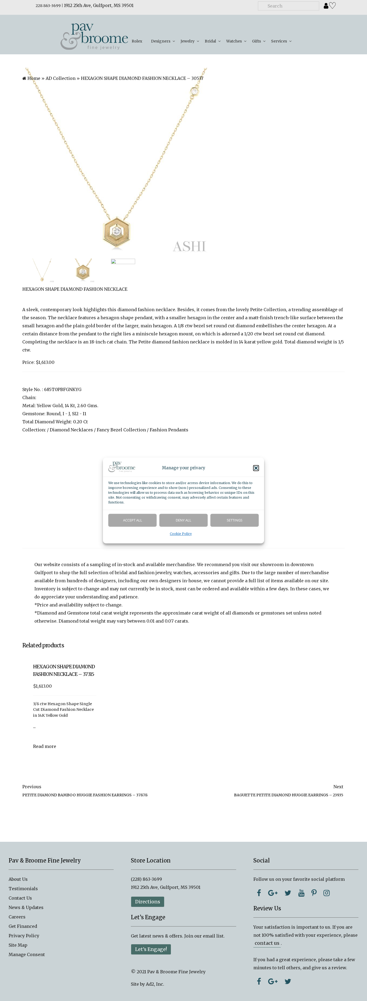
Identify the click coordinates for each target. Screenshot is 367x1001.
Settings (234, 520)
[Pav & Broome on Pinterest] (314, 893)
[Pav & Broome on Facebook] (259, 893)
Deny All (183, 520)
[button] (256, 468)
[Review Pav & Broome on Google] (273, 981)
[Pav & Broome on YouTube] (301, 893)
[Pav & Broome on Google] (273, 893)
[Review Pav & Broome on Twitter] (288, 981)
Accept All (132, 520)
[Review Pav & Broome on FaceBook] (259, 981)
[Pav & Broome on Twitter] (288, 893)
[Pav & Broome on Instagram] (326, 893)
